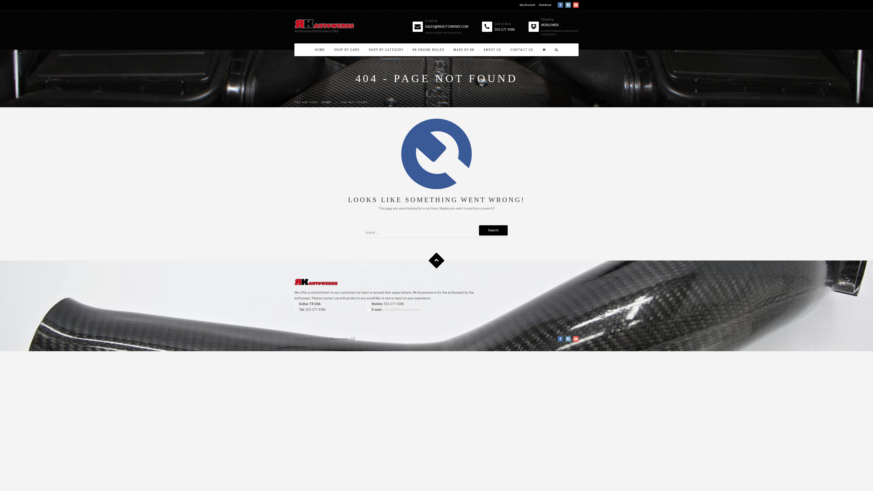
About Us (492, 50)
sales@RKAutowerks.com (402, 309)
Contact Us (521, 50)
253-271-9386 (504, 29)
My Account (527, 5)
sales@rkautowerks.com (446, 26)
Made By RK (464, 50)
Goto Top (437, 260)
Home (320, 50)
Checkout (545, 5)
